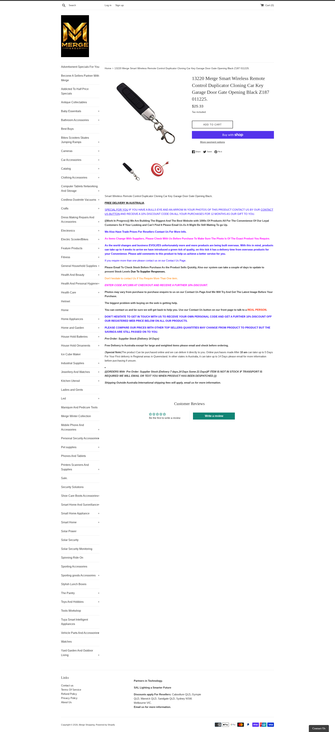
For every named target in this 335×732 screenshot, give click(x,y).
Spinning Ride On (72, 557)
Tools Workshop (71, 610)
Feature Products (80, 248)
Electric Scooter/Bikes (80, 239)
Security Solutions (72, 487)
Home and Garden (80, 327)
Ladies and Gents (72, 389)
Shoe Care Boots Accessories (80, 495)
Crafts (80, 208)
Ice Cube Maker (71, 354)
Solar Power (68, 531)
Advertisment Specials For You (80, 66)
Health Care (80, 292)
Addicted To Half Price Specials (75, 91)
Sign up (119, 5)
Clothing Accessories (80, 177)
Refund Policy (69, 693)
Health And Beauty (80, 274)
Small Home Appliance (80, 513)
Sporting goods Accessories (80, 575)
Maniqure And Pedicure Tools (79, 407)
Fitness (80, 257)
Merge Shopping (87, 725)
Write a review (214, 415)
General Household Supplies (80, 265)
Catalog (80, 168)
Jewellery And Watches (80, 371)
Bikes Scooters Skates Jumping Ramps (80, 140)
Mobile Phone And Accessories (80, 427)
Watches (66, 641)
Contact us (67, 685)
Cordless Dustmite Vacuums (80, 199)
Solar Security (70, 539)
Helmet (65, 301)
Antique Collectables (74, 102)
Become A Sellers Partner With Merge (80, 78)
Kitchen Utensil (80, 380)
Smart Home (80, 522)
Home (65, 310)
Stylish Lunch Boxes (73, 584)
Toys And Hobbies (80, 601)
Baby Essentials (80, 111)
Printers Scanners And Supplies (80, 467)
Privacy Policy (69, 698)
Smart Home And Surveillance (80, 504)
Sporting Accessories (74, 566)
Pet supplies (80, 447)
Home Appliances (80, 319)
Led (80, 398)
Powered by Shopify (105, 725)
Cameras (80, 151)
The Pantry (80, 593)
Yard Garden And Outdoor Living (80, 653)
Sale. (64, 478)
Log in (108, 5)
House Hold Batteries (80, 336)
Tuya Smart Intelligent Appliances (74, 622)
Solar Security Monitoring (76, 548)
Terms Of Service (71, 689)
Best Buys (67, 128)
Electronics (80, 230)
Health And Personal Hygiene (80, 283)
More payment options (212, 142)
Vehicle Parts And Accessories (80, 632)
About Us (66, 702)
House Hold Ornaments (80, 345)
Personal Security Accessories (80, 438)
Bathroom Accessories (80, 120)
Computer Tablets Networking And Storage (80, 188)
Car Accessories (80, 159)
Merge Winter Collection (76, 416)
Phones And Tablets (73, 455)
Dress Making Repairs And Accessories (80, 219)
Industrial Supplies (80, 363)
